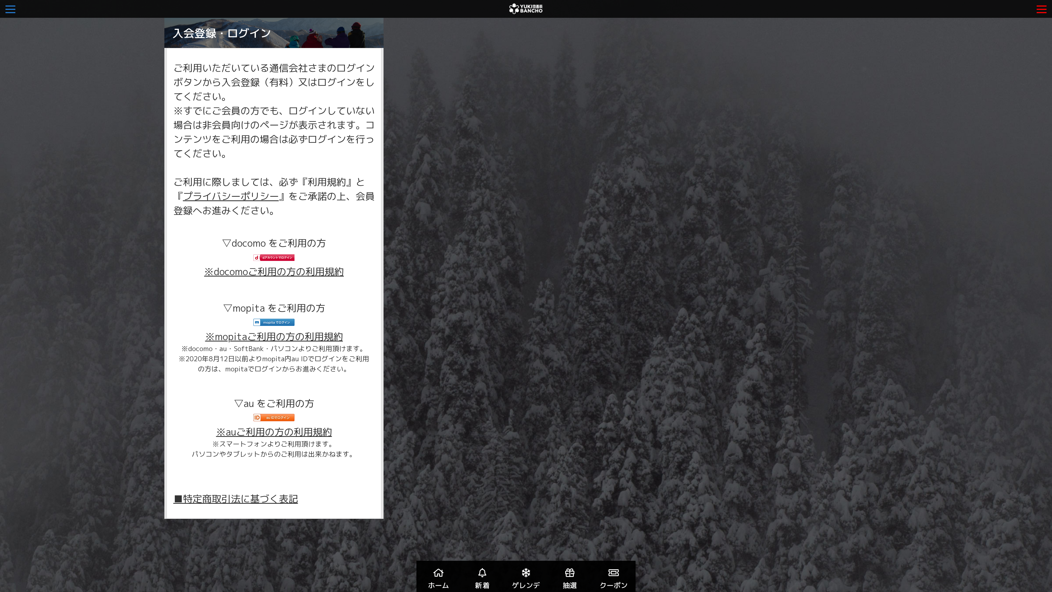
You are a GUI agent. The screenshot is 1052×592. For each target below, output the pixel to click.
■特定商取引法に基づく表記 (235, 498)
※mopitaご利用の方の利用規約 (274, 336)
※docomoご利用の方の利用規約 (274, 271)
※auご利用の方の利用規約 (274, 432)
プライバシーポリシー (231, 196)
